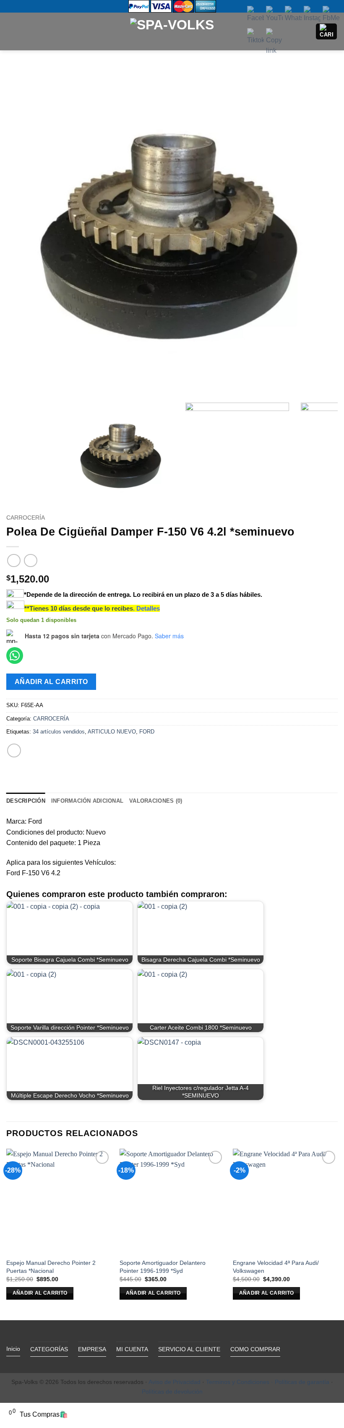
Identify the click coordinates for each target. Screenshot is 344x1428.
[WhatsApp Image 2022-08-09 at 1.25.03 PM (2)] (172, 232)
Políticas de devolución (172, 1391)
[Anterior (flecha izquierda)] (14, 714)
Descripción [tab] (25, 801)
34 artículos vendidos (59, 731)
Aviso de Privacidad (175, 1382)
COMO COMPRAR (255, 1349)
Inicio (13, 1348)
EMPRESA (92, 1349)
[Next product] (13, 560)
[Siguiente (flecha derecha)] (329, 714)
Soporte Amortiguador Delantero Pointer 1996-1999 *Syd (163, 1266)
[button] (11, 31)
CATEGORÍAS (49, 1349)
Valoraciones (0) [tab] (155, 801)
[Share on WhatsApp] (14, 750)
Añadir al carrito (51, 681)
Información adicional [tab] (87, 801)
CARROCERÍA (25, 518)
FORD (146, 731)
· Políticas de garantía (300, 1382)
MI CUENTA (132, 1349)
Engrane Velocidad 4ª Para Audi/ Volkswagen (276, 1266)
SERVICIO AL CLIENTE (189, 1349)
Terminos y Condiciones (237, 1382)
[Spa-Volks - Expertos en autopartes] (172, 31)
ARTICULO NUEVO (112, 731)
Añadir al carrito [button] (40, 1292)
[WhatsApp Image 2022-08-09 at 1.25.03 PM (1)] (237, 455)
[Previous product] (30, 560)
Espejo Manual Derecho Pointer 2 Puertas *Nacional (51, 1266)
